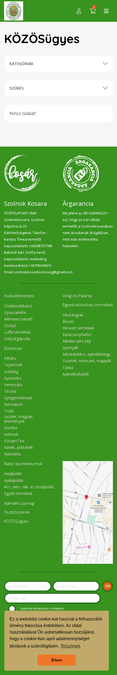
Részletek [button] (70, 646)
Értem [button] (56, 660)
